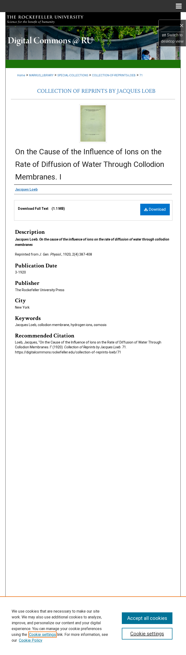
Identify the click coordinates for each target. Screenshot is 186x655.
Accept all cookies (147, 618)
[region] (93, 625)
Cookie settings (42, 634)
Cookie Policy (30, 640)
